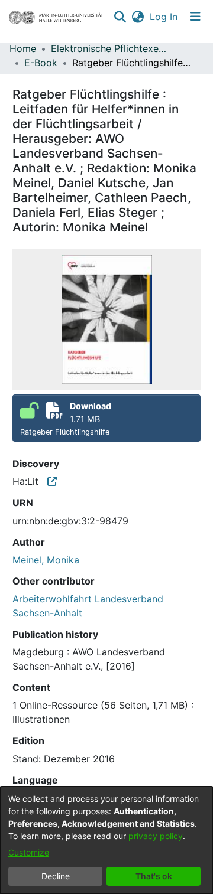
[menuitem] (137, 16)
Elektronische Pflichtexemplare (110, 48)
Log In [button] (164, 16)
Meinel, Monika (45, 560)
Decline (55, 876)
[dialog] (106, 840)
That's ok (153, 876)
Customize (28, 852)
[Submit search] (119, 16)
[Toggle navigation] (195, 16)
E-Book (40, 62)
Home (22, 48)
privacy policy (155, 836)
